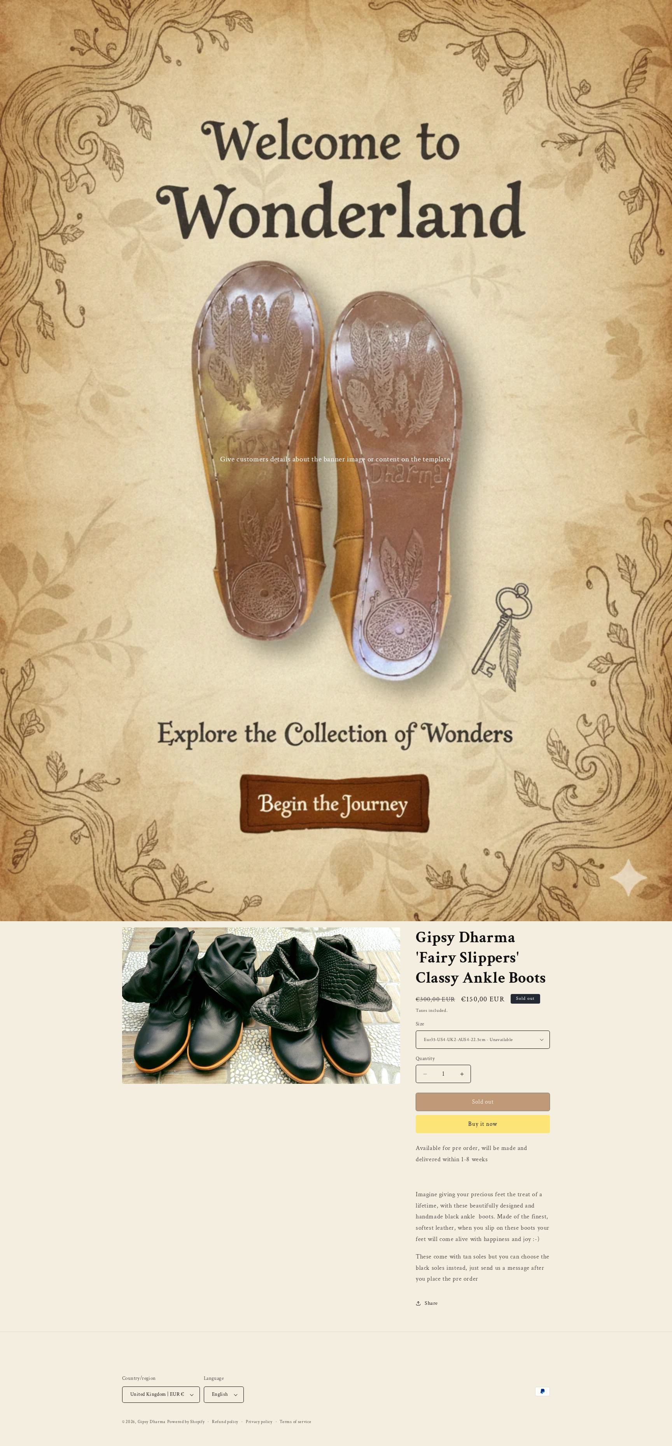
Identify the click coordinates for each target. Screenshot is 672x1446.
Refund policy (225, 1422)
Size (420, 1024)
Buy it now (482, 1124)
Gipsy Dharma (152, 1422)
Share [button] (431, 1303)
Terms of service (295, 1422)
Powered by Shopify (186, 1422)
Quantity (425, 1058)
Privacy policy (259, 1422)
